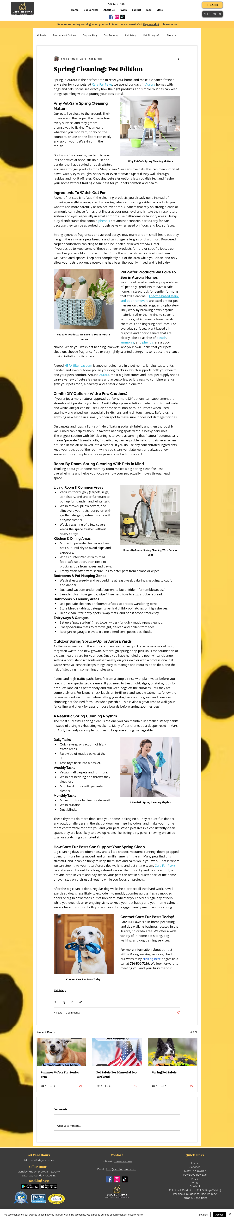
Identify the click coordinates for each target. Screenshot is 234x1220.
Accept (219, 1214)
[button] (109, 10)
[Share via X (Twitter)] (63, 1002)
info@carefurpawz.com (121, 1169)
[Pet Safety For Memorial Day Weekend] (117, 1052)
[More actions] (178, 59)
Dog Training (111, 35)
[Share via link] (80, 1002)
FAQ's (194, 1178)
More (170, 35)
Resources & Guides (64, 35)
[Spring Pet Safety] (172, 1052)
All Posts (41, 35)
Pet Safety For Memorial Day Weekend (116, 1074)
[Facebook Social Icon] (111, 17)
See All (194, 1031)
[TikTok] (122, 17)
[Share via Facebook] (55, 1002)
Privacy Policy (135, 1214)
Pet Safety (131, 35)
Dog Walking (151, 24)
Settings (203, 1214)
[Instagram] (117, 17)
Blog (195, 1182)
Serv (192, 1167)
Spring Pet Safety (164, 1072)
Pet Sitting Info (151, 35)
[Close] (230, 1214)
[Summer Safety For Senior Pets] (61, 1052)
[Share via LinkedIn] (72, 1002)
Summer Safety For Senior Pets (60, 1074)
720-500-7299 (123, 1161)
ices (197, 1167)
